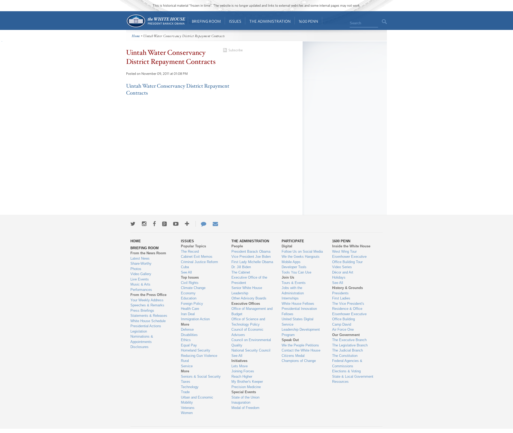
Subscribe (235, 50)
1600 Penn (308, 21)
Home (155, 21)
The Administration (270, 21)
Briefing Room (206, 21)
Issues (235, 21)
